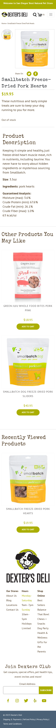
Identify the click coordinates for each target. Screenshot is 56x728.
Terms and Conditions (12, 723)
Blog (8, 600)
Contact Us (12, 609)
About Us (11, 595)
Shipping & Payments (12, 719)
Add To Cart (28, 326)
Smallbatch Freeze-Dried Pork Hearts (21, 23)
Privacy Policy (42, 719)
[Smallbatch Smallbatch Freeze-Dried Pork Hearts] (28, 479)
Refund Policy (29, 719)
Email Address (27, 684)
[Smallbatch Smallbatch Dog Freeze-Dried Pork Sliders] (28, 362)
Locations (11, 605)
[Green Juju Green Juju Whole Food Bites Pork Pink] (28, 276)
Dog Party (42, 628)
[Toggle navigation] (50, 14)
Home (4, 23)
